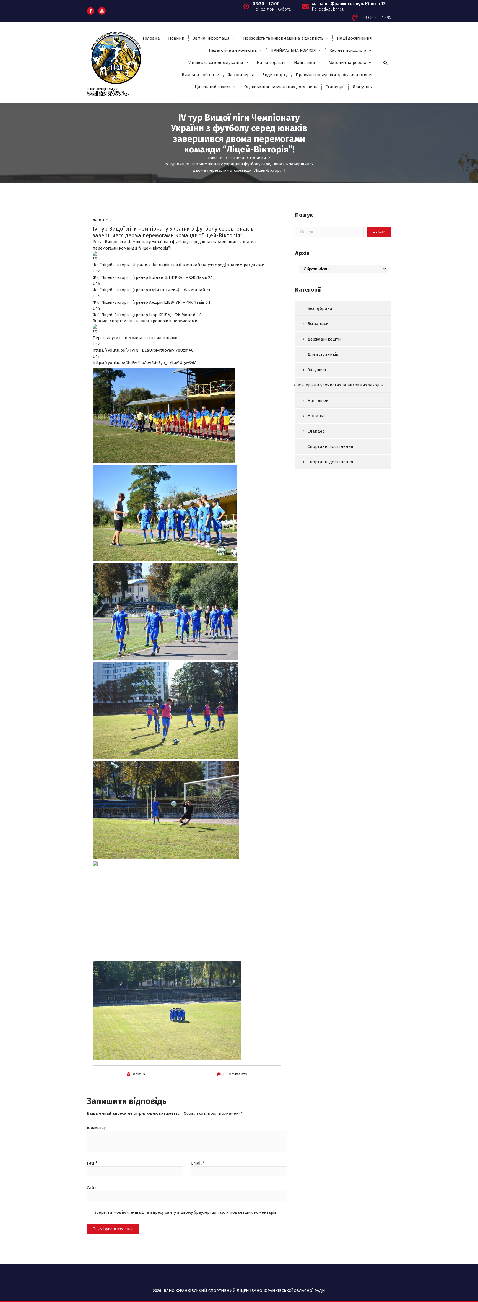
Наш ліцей (304, 62)
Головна (151, 38)
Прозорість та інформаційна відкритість (283, 38)
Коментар (96, 1128)
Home (212, 157)
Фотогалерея (241, 74)
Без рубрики (320, 308)
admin (139, 1074)
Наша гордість (271, 62)
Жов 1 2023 (103, 219)
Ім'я (92, 1163)
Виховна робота (198, 74)
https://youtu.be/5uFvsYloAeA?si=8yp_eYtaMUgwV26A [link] (145, 362)
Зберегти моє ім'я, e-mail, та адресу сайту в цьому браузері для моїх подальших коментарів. (185, 1212)
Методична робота (348, 62)
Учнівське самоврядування (215, 62)
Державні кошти (324, 339)
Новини (176, 38)
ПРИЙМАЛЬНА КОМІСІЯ (293, 50)
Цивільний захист (213, 86)
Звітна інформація (211, 38)
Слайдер (316, 431)
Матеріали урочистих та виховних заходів (340, 385)
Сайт (91, 1187)
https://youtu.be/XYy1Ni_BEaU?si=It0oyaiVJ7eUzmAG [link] (143, 350)
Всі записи (233, 157)
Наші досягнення (354, 38)
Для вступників (323, 354)
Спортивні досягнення (330, 446)
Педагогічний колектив (233, 50)
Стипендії (335, 86)
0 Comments (235, 1074)
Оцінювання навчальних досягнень (280, 86)
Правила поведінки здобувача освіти (334, 74)
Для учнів (362, 86)
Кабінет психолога (348, 50)
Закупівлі (317, 369)
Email (198, 1163)
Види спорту (274, 74)
